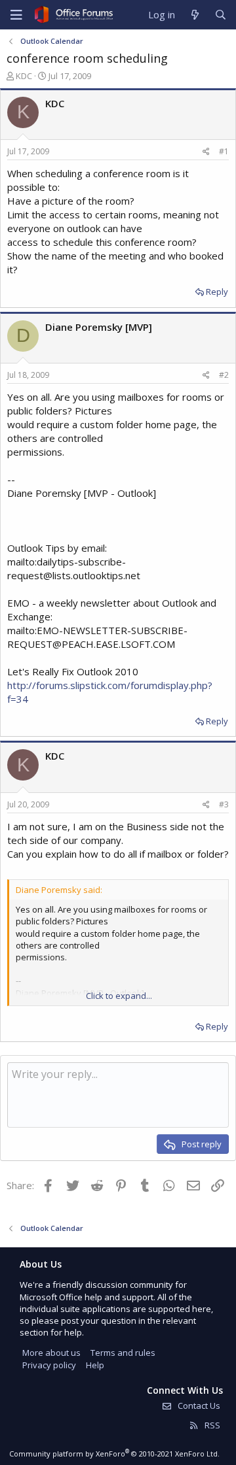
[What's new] (194, 15)
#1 (224, 151)
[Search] (220, 15)
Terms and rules (122, 1352)
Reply (217, 291)
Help (95, 1365)
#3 (224, 804)
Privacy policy (49, 1365)
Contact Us (198, 1405)
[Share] (206, 152)
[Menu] (16, 15)
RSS (211, 1425)
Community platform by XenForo (114, 1453)
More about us (51, 1352)
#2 (224, 374)
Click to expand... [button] (119, 996)
